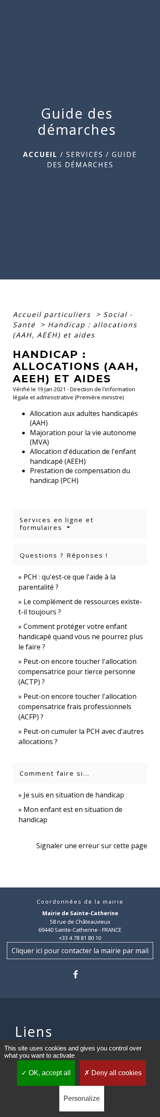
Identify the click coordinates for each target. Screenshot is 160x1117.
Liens (33, 1032)
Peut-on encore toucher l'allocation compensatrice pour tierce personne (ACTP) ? (77, 671)
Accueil (40, 154)
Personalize (82, 1098)
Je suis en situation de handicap (73, 795)
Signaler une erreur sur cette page (91, 845)
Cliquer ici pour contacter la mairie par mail (80, 950)
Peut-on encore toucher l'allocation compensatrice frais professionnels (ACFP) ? (77, 706)
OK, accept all (49, 1072)
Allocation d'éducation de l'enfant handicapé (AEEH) (83, 456)
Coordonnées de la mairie (80, 902)
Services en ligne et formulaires (57, 523)
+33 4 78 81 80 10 (80, 938)
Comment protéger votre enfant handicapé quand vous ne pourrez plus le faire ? (80, 637)
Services (84, 154)
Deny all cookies (116, 1072)
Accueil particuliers (53, 314)
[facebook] (80, 974)
